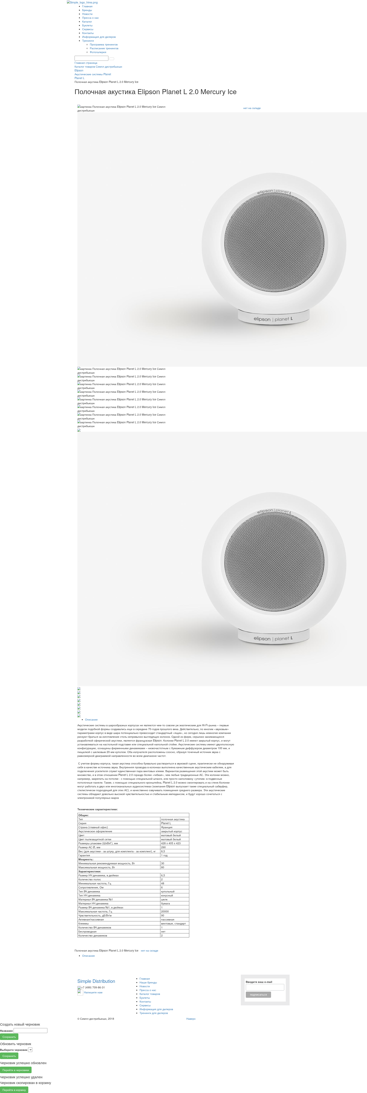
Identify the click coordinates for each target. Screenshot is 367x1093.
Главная (87, 6)
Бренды (87, 10)
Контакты (88, 33)
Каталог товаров (150, 994)
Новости (87, 14)
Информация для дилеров (99, 37)
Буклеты (87, 25)
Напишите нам (93, 992)
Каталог (87, 21)
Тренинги (88, 40)
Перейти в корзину (14, 1090)
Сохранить (9, 1037)
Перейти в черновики (15, 1070)
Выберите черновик (13, 1050)
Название (6, 1030)
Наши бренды (148, 982)
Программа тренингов (104, 44)
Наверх (191, 1018)
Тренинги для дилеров (154, 1013)
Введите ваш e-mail (259, 981)
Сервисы (87, 29)
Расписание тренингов (104, 48)
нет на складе (252, 108)
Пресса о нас (90, 17)
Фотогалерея (98, 52)
